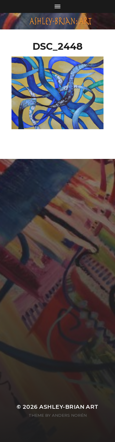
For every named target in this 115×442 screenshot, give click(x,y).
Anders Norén (69, 415)
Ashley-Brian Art (68, 406)
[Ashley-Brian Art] (57, 21)
